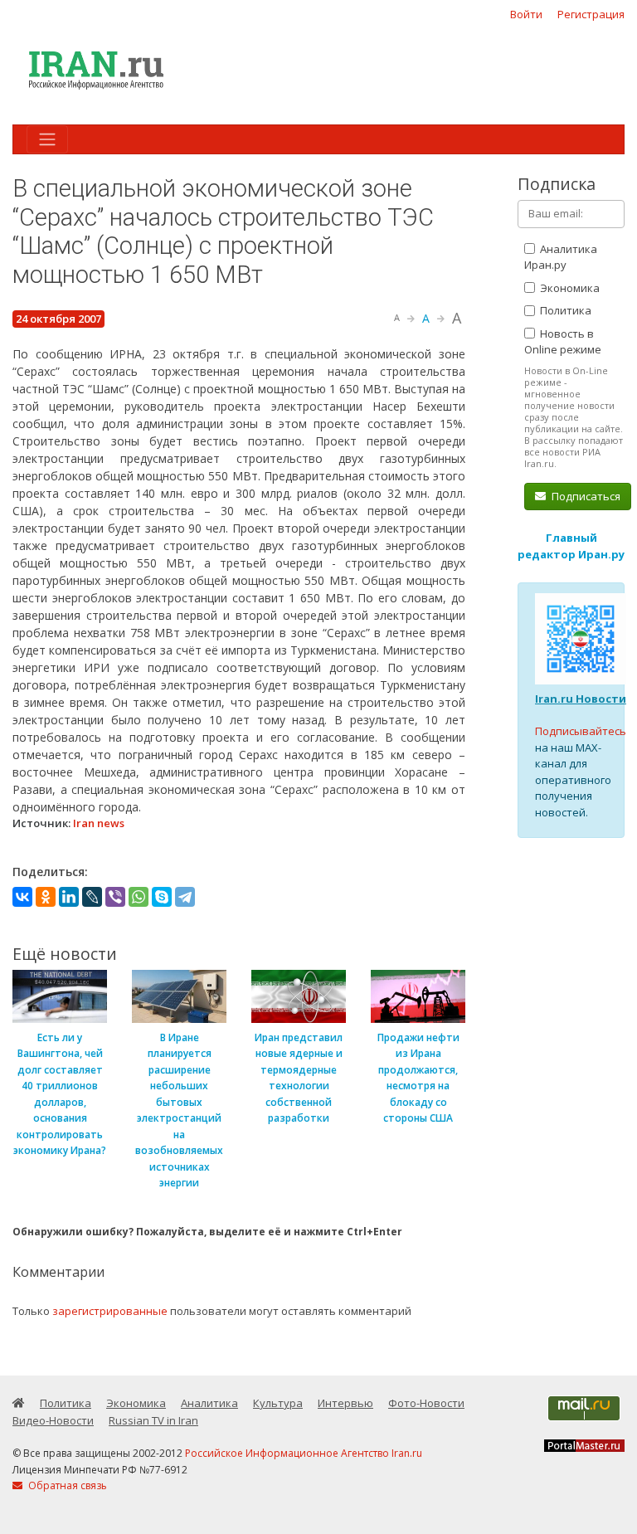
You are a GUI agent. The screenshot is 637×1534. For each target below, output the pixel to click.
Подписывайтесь (580, 730)
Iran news (98, 823)
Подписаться (584, 496)
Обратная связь (66, 1485)
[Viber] (115, 897)
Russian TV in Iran (153, 1420)
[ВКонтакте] (22, 897)
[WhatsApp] (138, 897)
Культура (278, 1402)
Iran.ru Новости (580, 698)
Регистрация (591, 14)
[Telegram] (185, 897)
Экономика (568, 287)
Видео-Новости (53, 1420)
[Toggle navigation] (47, 139)
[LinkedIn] (69, 897)
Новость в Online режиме (562, 342)
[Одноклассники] (46, 897)
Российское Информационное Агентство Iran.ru (303, 1453)
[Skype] (162, 897)
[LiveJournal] (92, 897)
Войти (526, 14)
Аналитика (209, 1402)
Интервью (345, 1402)
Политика (564, 310)
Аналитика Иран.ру (560, 257)
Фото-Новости (426, 1402)
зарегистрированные (110, 1310)
